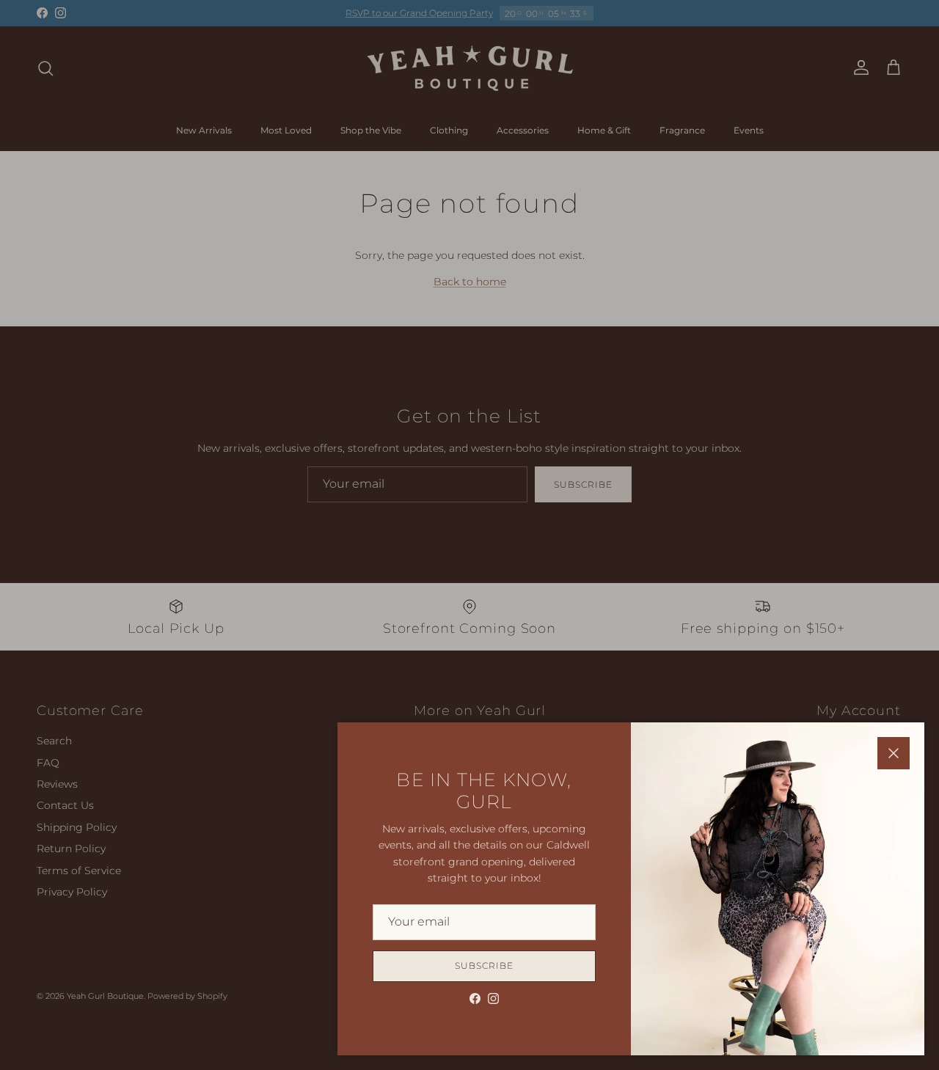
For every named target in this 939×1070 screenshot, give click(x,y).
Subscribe (484, 965)
